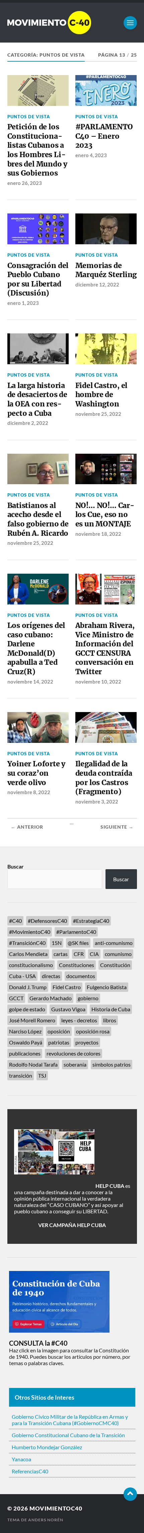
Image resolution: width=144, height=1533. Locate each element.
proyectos (86, 1042)
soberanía (75, 1064)
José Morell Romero (32, 1020)
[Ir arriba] (130, 1494)
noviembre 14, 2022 (30, 682)
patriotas (58, 1042)
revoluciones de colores (73, 1053)
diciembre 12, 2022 (97, 284)
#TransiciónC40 (27, 943)
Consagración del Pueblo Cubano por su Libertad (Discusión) (38, 279)
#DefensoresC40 (47, 920)
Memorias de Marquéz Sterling (106, 270)
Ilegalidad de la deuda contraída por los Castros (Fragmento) (103, 777)
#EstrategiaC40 (91, 920)
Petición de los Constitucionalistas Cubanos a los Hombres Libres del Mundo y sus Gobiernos (37, 150)
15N (57, 943)
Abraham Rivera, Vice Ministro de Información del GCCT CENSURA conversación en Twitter (105, 648)
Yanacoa (21, 1459)
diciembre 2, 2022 (27, 423)
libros (109, 1020)
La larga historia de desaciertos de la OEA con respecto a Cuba (37, 399)
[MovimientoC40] (72, 22)
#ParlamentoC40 (76, 932)
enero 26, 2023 (24, 183)
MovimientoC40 (55, 1508)
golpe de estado (27, 1009)
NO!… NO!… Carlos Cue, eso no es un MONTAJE (104, 514)
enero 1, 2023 (23, 303)
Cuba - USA (22, 976)
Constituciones (76, 965)
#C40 (15, 920)
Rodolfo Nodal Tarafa (33, 1064)
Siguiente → (117, 827)
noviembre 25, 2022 (98, 414)
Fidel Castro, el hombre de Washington (101, 394)
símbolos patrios (111, 1064)
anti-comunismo (114, 943)
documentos (80, 976)
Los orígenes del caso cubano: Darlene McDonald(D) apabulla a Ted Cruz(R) (36, 648)
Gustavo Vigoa (68, 1009)
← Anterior (27, 827)
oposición (59, 1031)
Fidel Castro (67, 987)
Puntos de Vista (28, 116)
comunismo (118, 954)
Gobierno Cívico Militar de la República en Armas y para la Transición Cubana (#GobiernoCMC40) (70, 1419)
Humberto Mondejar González (47, 1447)
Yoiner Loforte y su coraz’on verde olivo (36, 773)
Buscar (15, 866)
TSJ (42, 1075)
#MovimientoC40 (29, 932)
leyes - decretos (79, 1020)
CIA (94, 954)
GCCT (16, 998)
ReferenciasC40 (30, 1471)
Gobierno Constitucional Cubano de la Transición (68, 1435)
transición (20, 1075)
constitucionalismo (31, 965)
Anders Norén (45, 1519)
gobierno (88, 998)
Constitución (115, 965)
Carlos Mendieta (28, 954)
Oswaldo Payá (25, 1042)
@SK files (78, 943)
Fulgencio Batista (107, 987)
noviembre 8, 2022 (28, 792)
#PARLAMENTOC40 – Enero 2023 (104, 136)
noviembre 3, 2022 (96, 802)
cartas (61, 954)
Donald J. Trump (28, 987)
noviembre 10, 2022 (98, 682)
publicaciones (25, 1053)
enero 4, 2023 (91, 155)
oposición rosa (93, 1031)
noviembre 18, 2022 (98, 534)
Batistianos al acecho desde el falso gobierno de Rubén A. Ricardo (38, 519)
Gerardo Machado (50, 998)
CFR (79, 954)
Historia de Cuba (110, 1009)
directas (51, 976)
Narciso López (25, 1031)
